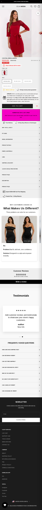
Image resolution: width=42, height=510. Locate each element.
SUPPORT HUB (6, 436)
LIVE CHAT (5, 433)
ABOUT (4, 453)
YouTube (4, 496)
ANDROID (4, 479)
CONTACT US (5, 444)
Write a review (21, 282)
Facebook (4, 490)
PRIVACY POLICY (6, 464)
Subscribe (20, 420)
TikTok (3, 493)
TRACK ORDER (6, 439)
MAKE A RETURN (6, 441)
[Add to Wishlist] (37, 106)
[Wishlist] (35, 6)
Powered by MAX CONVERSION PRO (27, 505)
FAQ (3, 462)
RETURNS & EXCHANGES (9, 459)
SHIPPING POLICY (7, 456)
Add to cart (17, 106)
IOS (3, 476)
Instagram (4, 487)
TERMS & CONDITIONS (8, 467)
